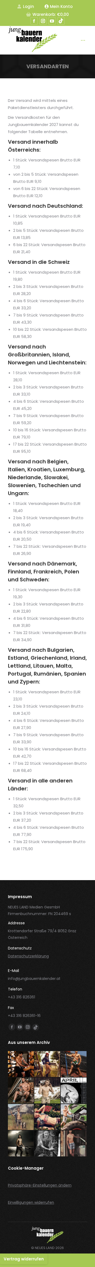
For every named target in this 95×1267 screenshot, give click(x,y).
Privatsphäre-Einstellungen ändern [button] (40, 1185)
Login (28, 6)
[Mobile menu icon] (83, 40)
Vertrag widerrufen (24, 1259)
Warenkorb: (50, 14)
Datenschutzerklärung (28, 956)
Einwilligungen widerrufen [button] (31, 1202)
